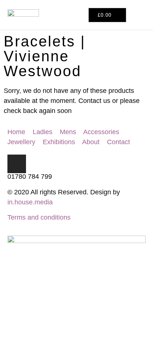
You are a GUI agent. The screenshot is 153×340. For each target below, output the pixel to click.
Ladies (42, 132)
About (91, 142)
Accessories (101, 132)
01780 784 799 (29, 176)
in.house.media (30, 202)
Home (16, 132)
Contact (118, 142)
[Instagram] (16, 164)
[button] (133, 15)
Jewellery (21, 142)
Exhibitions (59, 142)
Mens (69, 132)
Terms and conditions (39, 217)
